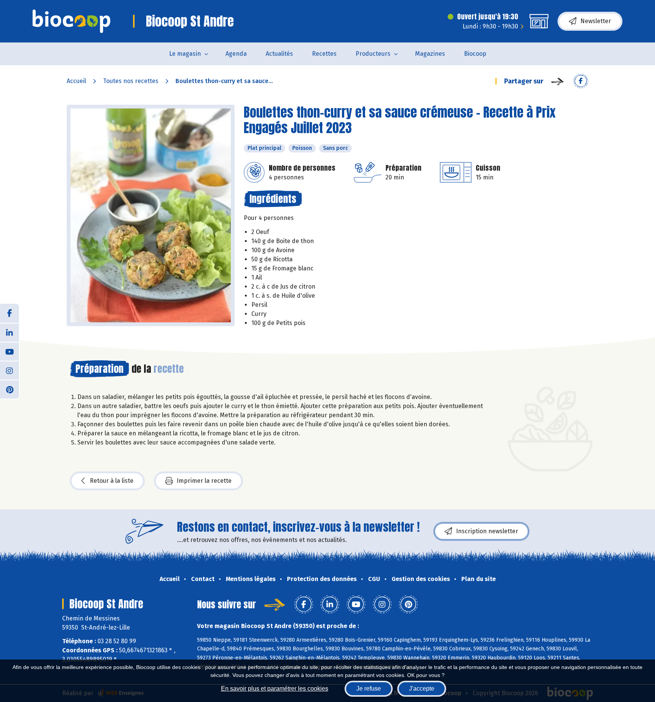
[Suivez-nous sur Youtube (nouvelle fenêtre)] (9, 351)
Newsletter (595, 21)
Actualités (279, 53)
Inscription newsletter (487, 531)
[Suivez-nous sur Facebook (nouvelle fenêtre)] (9, 313)
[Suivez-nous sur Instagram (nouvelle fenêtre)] (9, 370)
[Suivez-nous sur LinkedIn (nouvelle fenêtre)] (9, 332)
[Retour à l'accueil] (71, 21)
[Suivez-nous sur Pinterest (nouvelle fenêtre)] (9, 389)
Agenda (236, 53)
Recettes (324, 53)
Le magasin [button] (185, 53)
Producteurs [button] (373, 53)
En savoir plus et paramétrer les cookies (274, 688)
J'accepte (421, 688)
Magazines (430, 53)
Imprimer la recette (204, 480)
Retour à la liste (111, 480)
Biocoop (475, 53)
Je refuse (368, 688)
